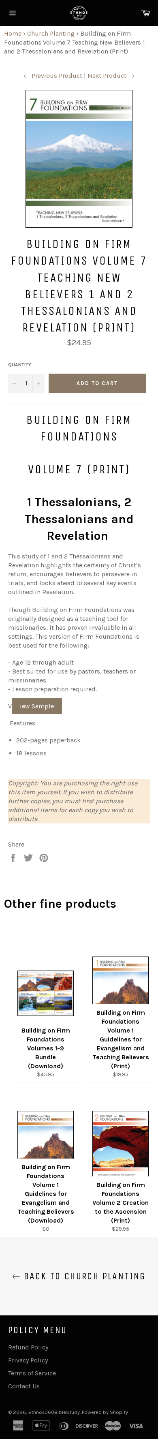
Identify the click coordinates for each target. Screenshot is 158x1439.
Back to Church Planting (83, 1276)
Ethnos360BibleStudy (54, 1412)
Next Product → (111, 75)
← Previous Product (52, 75)
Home (12, 33)
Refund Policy (28, 1347)
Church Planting (51, 33)
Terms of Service (32, 1373)
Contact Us (24, 1386)
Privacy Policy (28, 1360)
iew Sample (37, 706)
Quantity (19, 365)
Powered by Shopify (105, 1412)
